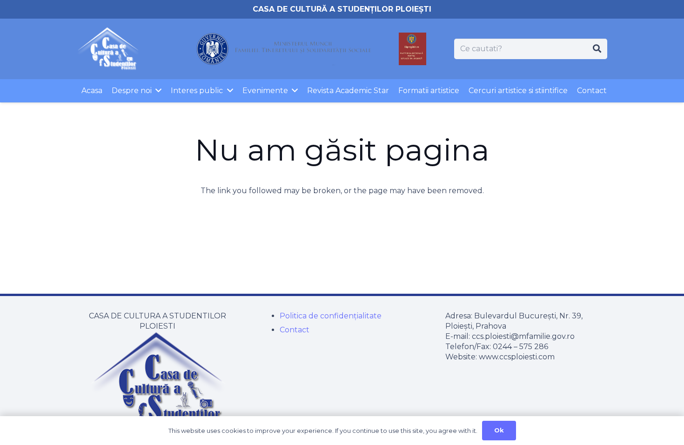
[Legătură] (108, 49)
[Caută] (597, 48)
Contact (294, 329)
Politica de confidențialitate (331, 315)
